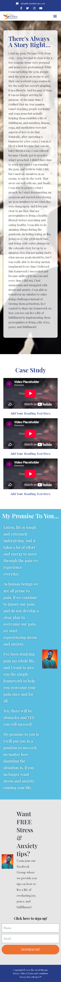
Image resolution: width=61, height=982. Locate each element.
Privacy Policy (19, 973)
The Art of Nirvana (39, 970)
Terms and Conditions (37, 973)
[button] (55, 16)
